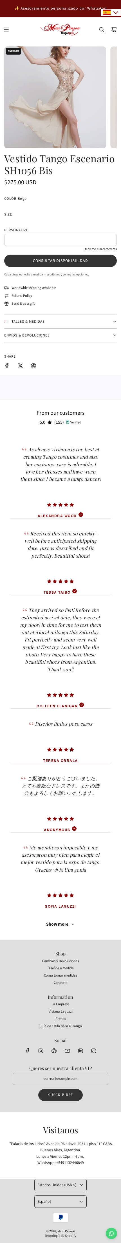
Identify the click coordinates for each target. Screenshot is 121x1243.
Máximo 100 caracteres (101, 249)
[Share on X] (20, 367)
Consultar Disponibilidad (60, 261)
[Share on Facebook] (7, 367)
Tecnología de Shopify (60, 1235)
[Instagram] (41, 1051)
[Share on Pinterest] (33, 367)
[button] (111, 12)
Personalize (16, 230)
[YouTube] (67, 1051)
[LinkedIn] (80, 1051)
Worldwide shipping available (34, 287)
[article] (60, 476)
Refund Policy (22, 295)
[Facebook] (27, 1051)
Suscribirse (60, 1095)
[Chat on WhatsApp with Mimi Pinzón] (111, 1233)
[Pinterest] (54, 1051)
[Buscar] (101, 29)
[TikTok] (94, 1051)
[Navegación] (6, 29)
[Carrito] (114, 29)
